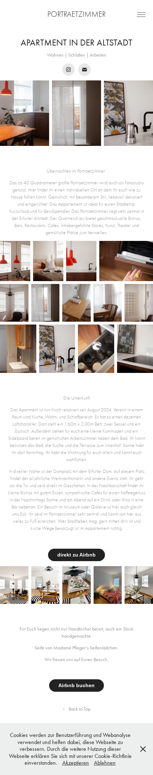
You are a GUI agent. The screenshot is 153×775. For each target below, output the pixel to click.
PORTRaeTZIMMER (76, 14)
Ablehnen (105, 762)
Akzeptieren (75, 762)
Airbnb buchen (76, 685)
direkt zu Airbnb (76, 555)
